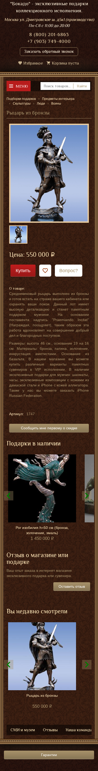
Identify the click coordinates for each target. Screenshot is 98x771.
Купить (23, 270)
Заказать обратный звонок (49, 51)
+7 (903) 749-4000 (49, 41)
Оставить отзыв (72, 586)
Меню (22, 86)
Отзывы (50, 730)
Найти (82, 86)
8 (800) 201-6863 (49, 34)
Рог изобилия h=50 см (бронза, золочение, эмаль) (42, 530)
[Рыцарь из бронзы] (49, 173)
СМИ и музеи (22, 730)
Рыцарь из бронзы (42, 695)
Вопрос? (68, 270)
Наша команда (79, 730)
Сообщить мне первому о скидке (49, 428)
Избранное (33, 63)
